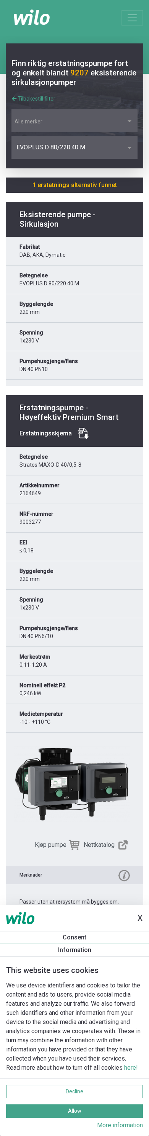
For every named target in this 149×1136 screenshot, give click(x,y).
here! (131, 1067)
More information (120, 1125)
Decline (74, 1091)
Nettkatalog (99, 844)
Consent (74, 937)
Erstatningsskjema (45, 433)
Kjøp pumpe (50, 844)
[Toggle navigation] (132, 18)
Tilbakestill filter (35, 99)
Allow (74, 1111)
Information (74, 950)
